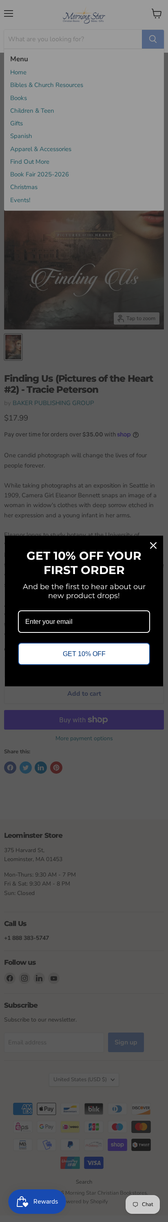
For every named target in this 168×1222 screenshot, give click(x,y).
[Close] (153, 545)
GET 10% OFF (84, 653)
